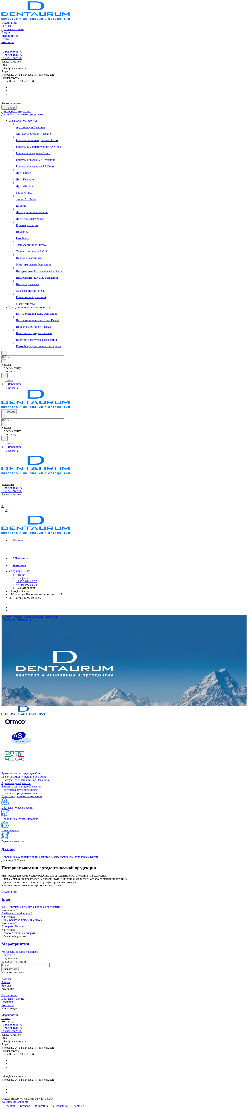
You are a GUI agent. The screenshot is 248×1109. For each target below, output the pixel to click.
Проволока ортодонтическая (19, 793)
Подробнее (8, 955)
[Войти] (3, 502)
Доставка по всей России (17, 807)
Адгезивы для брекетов (16, 783)
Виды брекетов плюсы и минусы (21, 919)
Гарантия (7, 1001)
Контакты (7, 1005)
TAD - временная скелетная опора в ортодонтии (31, 906)
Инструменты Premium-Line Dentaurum (25, 779)
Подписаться (10, 969)
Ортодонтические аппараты (18, 933)
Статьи (5, 1018)
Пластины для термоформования (21, 796)
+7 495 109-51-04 (11, 58)
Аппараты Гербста (12, 926)
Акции (5, 982)
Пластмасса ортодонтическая (19, 789)
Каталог (6, 979)
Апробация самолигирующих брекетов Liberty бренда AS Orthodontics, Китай (49, 856)
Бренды (6, 985)
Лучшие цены (10, 830)
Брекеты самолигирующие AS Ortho (23, 776)
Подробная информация (16, 619)
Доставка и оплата (12, 998)
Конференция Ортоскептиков (19, 951)
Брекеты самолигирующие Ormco (22, 773)
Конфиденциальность (14, 1101)
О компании (9, 891)
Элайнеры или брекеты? (16, 913)
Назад (21, 574)
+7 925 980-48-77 (11, 51)
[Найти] (4, 375)
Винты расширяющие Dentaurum (21, 786)
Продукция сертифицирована (19, 818)
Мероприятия (9, 1014)
